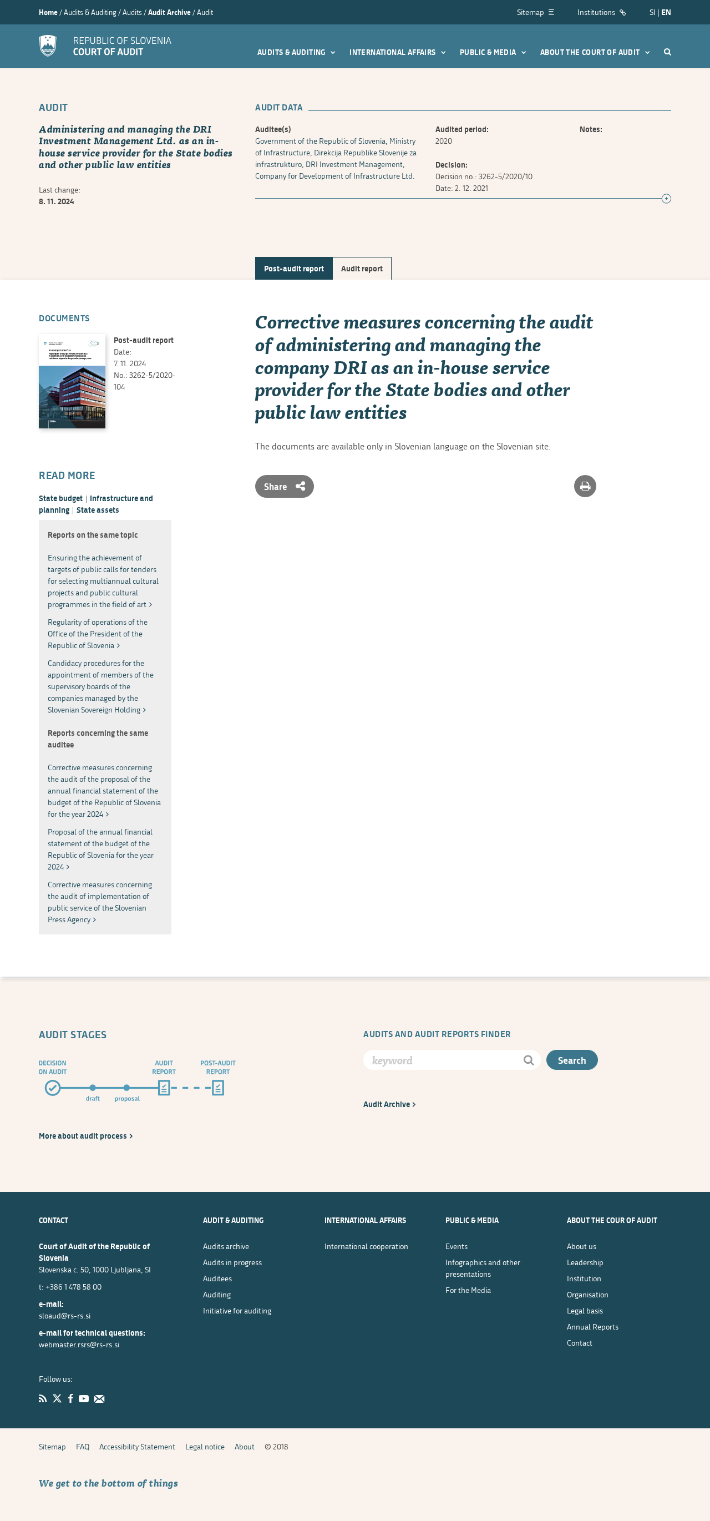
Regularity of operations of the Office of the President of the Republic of (98, 633)
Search (572, 1060)
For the (468, 1290)
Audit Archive (169, 12)
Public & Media (489, 52)
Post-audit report (294, 268)
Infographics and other (482, 1268)
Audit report (362, 268)
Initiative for (237, 1310)
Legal (585, 1310)
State (61, 498)
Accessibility (137, 1446)
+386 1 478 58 (73, 1286)
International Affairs (393, 52)
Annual (592, 1326)
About (581, 1246)
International (366, 1246)
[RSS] (43, 1398)
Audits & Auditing (292, 52)
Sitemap (531, 12)
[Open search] (667, 51)
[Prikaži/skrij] (666, 199)
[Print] (585, 486)
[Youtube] (84, 1398)
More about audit (83, 1135)
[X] (57, 1398)
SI (653, 12)
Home (48, 12)
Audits (226, 1246)
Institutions (597, 12)
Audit (386, 1104)
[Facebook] (70, 1398)
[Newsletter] (99, 1398)
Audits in (232, 1262)
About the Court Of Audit (591, 52)
